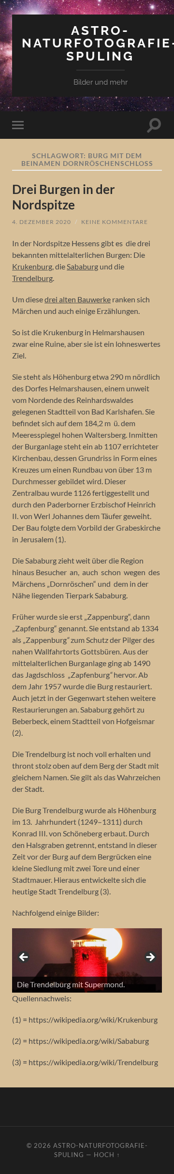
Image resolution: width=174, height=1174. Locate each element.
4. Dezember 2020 (41, 221)
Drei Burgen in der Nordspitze (63, 196)
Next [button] (150, 958)
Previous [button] (24, 958)
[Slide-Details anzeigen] (87, 960)
